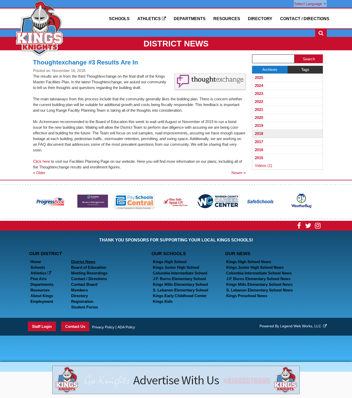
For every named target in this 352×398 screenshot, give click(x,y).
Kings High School (170, 261)
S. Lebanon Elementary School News (259, 290)
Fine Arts (38, 279)
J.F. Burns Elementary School (179, 279)
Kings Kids (163, 301)
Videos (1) (263, 165)
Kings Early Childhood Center (180, 296)
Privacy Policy (103, 327)
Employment (41, 301)
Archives (269, 69)
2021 (259, 109)
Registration (82, 301)
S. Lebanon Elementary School (180, 290)
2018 (259, 133)
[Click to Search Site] (321, 33)
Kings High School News (248, 261)
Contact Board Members (84, 287)
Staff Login (42, 326)
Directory (260, 19)
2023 (259, 93)
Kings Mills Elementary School (180, 284)
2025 (259, 77)
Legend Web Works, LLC (301, 326)
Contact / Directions (304, 19)
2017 (259, 142)
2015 (259, 158)
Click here (41, 161)
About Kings (41, 296)
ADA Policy (126, 327)
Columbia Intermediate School (180, 273)
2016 (259, 150)
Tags (305, 69)
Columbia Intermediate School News (259, 273)
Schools (119, 19)
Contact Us (75, 326)
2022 (259, 101)
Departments (190, 19)
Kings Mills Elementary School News (259, 284)
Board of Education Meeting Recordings (89, 270)
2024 (259, 85)
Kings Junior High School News (255, 267)
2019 (259, 125)
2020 (259, 117)
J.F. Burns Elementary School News (258, 279)
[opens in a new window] (50, 201)
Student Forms (84, 307)
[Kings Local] (39, 28)
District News (83, 261)
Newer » (238, 172)
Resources (226, 19)
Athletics (149, 19)
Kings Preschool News (246, 296)
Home (35, 261)
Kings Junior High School (176, 267)
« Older (39, 172)
